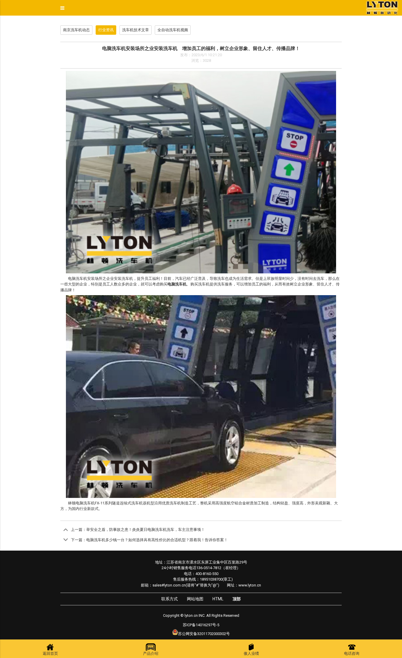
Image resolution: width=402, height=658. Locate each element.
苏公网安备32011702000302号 (204, 634)
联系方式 (169, 598)
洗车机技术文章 (135, 30)
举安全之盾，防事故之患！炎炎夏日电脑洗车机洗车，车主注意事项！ (145, 529)
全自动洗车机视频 (172, 30)
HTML (217, 598)
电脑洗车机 (85, 503)
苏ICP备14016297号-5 (201, 625)
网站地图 (195, 598)
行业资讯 (106, 30)
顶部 (236, 598)
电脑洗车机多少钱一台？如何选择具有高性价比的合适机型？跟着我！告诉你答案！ (157, 540)
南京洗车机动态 (76, 30)
